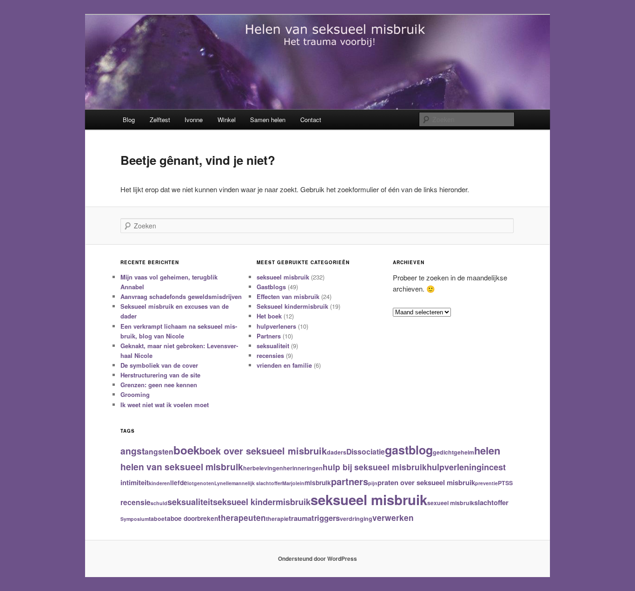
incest (494, 467)
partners (349, 481)
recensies (270, 355)
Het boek (269, 316)
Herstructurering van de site (160, 374)
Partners (269, 335)
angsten (159, 451)
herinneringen (303, 468)
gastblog (409, 450)
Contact (310, 119)
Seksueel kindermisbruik (292, 306)
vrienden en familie (284, 365)
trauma (300, 518)
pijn (372, 483)
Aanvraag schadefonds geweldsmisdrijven (181, 296)
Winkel (227, 119)
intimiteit (134, 482)
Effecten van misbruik (288, 296)
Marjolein (293, 483)
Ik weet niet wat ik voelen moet (164, 404)
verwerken (393, 517)
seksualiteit (273, 345)
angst (132, 450)
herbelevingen (263, 468)
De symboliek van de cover (159, 365)
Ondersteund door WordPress (317, 558)
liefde (178, 482)
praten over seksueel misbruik (426, 482)
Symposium (134, 518)
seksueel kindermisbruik (262, 502)
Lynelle (223, 483)
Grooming (135, 394)
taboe (157, 518)
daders (336, 452)
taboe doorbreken (191, 518)
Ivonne (194, 119)
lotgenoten (200, 483)
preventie (486, 483)
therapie (277, 518)
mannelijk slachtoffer (257, 483)
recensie (135, 502)
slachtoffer (491, 502)
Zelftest (160, 119)
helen (487, 450)
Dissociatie (365, 451)
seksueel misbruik (283, 277)
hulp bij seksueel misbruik (375, 467)
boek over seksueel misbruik (263, 450)
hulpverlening (454, 467)
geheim (464, 452)
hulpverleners (276, 326)
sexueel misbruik (450, 503)
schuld (159, 503)
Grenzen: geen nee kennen (158, 384)
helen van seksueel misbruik (181, 466)
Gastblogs (271, 286)
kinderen (159, 483)
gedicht (443, 452)
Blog (129, 119)
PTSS (505, 483)
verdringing (356, 518)
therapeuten (242, 517)
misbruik (317, 482)
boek (186, 450)
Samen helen (267, 119)
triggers (325, 517)
